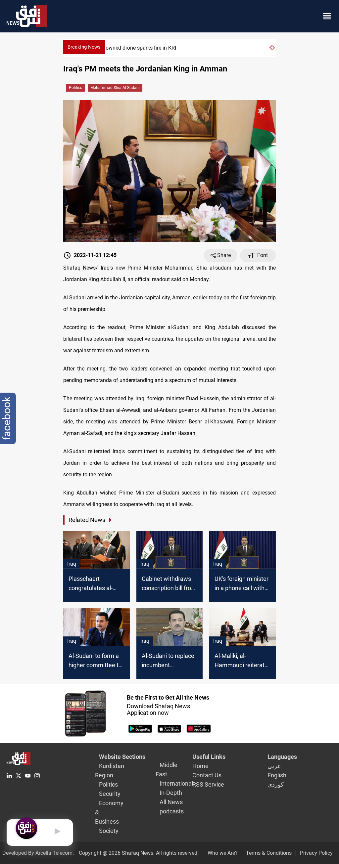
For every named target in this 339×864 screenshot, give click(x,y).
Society (109, 830)
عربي (274, 765)
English (276, 775)
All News (171, 802)
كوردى (275, 784)
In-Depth (171, 792)
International (176, 783)
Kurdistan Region (109, 770)
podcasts (172, 811)
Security (110, 793)
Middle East (166, 769)
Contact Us (206, 775)
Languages (282, 756)
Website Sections (122, 756)
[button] (270, 50)
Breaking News (84, 47)
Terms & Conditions (269, 853)
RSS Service (208, 784)
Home (200, 765)
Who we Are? (223, 853)
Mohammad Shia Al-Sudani (115, 87)
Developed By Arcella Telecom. (38, 853)
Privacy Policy (316, 853)
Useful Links (208, 756)
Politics (75, 87)
